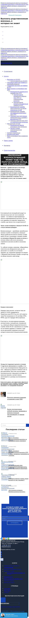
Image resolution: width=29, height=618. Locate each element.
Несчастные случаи (13, 123)
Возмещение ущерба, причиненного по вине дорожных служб (18, 108)
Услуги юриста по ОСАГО (18, 81)
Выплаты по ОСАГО (13, 79)
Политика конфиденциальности (10, 606)
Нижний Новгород (15, 15)
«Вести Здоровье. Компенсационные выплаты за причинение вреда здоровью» (17, 439)
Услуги (6, 76)
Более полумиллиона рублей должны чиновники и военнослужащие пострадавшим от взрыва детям (17, 413)
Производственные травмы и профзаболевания (17, 83)
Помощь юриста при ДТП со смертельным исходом (19, 121)
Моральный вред (13, 134)
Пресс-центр (8, 140)
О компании (8, 71)
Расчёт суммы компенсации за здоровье (16, 130)
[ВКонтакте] (2, 538)
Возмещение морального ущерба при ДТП (19, 92)
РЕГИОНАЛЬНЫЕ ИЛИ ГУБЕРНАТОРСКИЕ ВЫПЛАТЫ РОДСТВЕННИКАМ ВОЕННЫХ (17, 467)
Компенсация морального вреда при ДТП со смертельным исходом (20, 98)
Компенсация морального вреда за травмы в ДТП (21, 104)
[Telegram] (6, 538)
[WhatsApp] (8, 538)
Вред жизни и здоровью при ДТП (13, 569)
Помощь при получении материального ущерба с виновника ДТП (18, 117)
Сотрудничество (9, 150)
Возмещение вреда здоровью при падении (18, 126)
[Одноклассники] (4, 538)
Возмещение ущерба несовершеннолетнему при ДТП (18, 113)
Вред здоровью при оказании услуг (13, 578)
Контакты (7, 145)
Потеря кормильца (13, 133)
